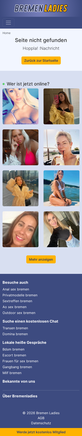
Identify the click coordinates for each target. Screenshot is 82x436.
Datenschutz (41, 423)
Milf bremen (12, 373)
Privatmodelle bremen (20, 295)
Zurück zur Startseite (41, 60)
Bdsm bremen (13, 349)
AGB (41, 418)
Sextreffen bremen (17, 301)
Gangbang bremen (17, 367)
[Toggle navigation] (8, 22)
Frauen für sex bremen (20, 361)
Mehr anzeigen (41, 259)
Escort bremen (14, 355)
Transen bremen (15, 328)
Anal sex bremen (16, 289)
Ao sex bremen (14, 307)
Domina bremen (15, 334)
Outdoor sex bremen (19, 313)
